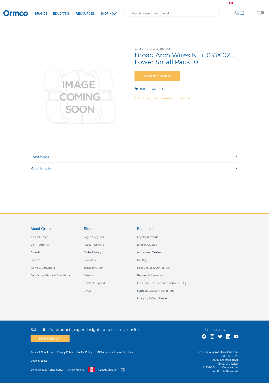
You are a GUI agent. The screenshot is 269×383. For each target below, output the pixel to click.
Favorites (119, 3)
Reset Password (94, 244)
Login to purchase (157, 76)
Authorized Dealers (149, 252)
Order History (98, 3)
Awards (35, 252)
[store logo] (16, 13)
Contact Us (153, 3)
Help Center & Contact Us (153, 267)
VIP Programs (40, 244)
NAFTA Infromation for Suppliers (114, 352)
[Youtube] (236, 336)
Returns (89, 275)
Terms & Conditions (43, 267)
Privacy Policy (65, 352)
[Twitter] (220, 336)
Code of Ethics (39, 360)
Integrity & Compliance (152, 298)
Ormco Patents (75, 369)
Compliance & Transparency (47, 369)
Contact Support (94, 283)
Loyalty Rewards (147, 237)
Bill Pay (135, 3)
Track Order (76, 3)
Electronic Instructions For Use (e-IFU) (161, 283)
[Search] (128, 13)
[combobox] (172, 13)
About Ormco (39, 237)
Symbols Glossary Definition (155, 290)
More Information (41, 168)
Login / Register (94, 237)
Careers (35, 260)
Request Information (150, 275)
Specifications (40, 157)
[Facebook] (204, 336)
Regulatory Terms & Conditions (50, 275)
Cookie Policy (84, 352)
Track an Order (93, 267)
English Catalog (147, 244)
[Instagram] (212, 336)
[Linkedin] (228, 336)
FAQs (87, 290)
